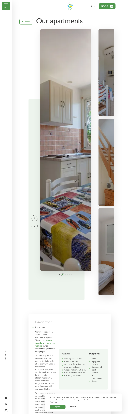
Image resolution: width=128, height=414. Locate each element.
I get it (57, 407)
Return (27, 22)
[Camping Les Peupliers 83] (70, 6)
